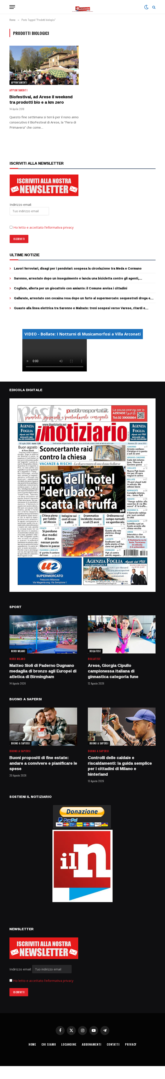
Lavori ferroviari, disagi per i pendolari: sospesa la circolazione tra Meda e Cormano (78, 268)
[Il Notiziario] (83, 7)
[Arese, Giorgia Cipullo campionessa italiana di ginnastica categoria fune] (122, 634)
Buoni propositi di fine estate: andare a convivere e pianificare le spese (43, 763)
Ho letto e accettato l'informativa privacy (43, 980)
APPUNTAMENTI (19, 82)
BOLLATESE (95, 651)
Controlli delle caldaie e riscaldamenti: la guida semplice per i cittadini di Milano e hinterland (120, 766)
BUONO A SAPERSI (20, 743)
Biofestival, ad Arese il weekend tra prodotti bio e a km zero (41, 99)
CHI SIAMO (48, 1044)
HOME (32, 1044)
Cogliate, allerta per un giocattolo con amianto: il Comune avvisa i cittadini (70, 288)
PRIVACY (130, 1044)
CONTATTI (113, 1044)
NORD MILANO (18, 651)
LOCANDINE (68, 1044)
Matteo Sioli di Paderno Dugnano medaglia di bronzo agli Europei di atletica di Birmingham (42, 671)
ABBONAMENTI (91, 1044)
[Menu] (12, 7)
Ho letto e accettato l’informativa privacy (43, 227)
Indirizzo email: (20, 969)
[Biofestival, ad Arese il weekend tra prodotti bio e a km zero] (44, 65)
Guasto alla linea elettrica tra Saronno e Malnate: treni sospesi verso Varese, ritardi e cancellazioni (79, 308)
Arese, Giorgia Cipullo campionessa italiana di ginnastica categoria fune (113, 671)
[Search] (153, 7)
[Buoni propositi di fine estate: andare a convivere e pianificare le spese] (43, 727)
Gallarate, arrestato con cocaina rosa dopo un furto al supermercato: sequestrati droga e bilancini (82, 298)
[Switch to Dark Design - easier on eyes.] (146, 7)
